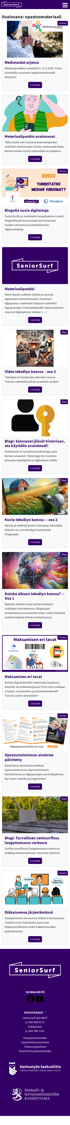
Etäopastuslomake (35, 1038)
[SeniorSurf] (11, 4)
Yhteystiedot (34, 1012)
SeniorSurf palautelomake (35, 1051)
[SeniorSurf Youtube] (39, 1002)
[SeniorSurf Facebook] (30, 1002)
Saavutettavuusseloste (35, 1042)
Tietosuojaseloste (35, 1047)
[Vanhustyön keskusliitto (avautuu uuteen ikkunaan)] (35, 1068)
